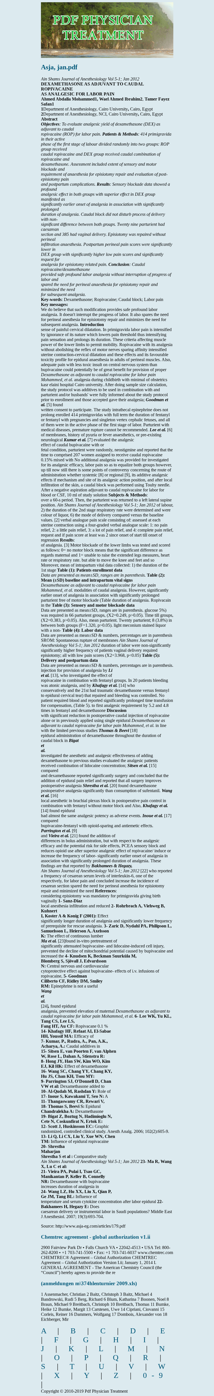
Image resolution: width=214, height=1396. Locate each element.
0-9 (155, 1375)
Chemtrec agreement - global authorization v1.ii (95, 1237)
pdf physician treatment (103, 26)
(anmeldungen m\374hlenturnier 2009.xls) (89, 1283)
